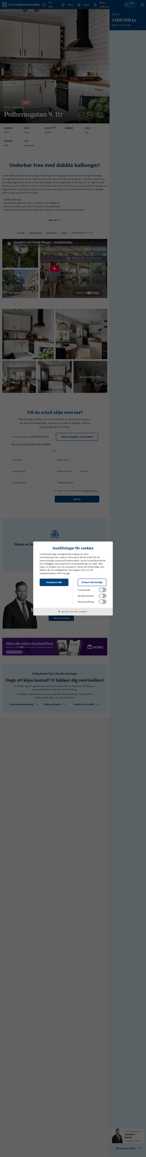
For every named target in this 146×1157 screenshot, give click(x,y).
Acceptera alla (54, 582)
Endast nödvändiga (92, 582)
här (68, 573)
